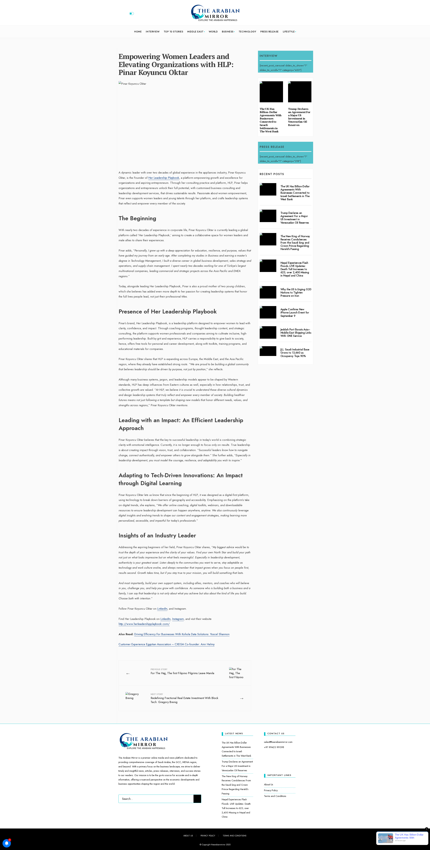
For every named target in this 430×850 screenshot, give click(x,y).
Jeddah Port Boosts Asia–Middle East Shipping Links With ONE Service (296, 333)
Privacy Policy (271, 790)
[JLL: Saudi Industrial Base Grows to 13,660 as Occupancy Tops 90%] (268, 351)
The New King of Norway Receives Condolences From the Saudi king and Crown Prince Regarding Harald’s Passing (295, 242)
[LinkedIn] (307, 14)
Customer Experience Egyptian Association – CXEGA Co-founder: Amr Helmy (166, 644)
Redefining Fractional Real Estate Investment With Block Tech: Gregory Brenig (184, 698)
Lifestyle (289, 31)
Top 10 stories (173, 31)
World (213, 31)
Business (227, 31)
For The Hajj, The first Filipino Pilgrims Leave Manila (182, 671)
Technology (247, 31)
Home (138, 31)
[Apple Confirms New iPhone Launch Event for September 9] (268, 312)
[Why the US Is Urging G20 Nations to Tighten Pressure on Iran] (268, 292)
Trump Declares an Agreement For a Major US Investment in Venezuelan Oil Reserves (299, 117)
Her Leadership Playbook (163, 178)
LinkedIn (162, 609)
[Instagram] (302, 14)
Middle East (195, 31)
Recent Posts (272, 174)
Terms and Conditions (275, 796)
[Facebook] (291, 14)
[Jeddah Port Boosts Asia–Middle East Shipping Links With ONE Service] (268, 332)
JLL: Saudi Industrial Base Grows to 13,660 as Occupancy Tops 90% (295, 353)
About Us (268, 784)
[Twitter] (296, 14)
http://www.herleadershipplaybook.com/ (144, 624)
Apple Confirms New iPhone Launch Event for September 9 (295, 312)
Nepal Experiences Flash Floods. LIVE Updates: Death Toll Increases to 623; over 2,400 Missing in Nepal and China (295, 269)
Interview (152, 31)
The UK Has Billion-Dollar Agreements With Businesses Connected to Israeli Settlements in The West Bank (271, 120)
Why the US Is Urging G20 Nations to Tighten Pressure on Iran (296, 292)
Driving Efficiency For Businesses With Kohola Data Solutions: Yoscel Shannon (181, 634)
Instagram (178, 619)
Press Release (269, 31)
